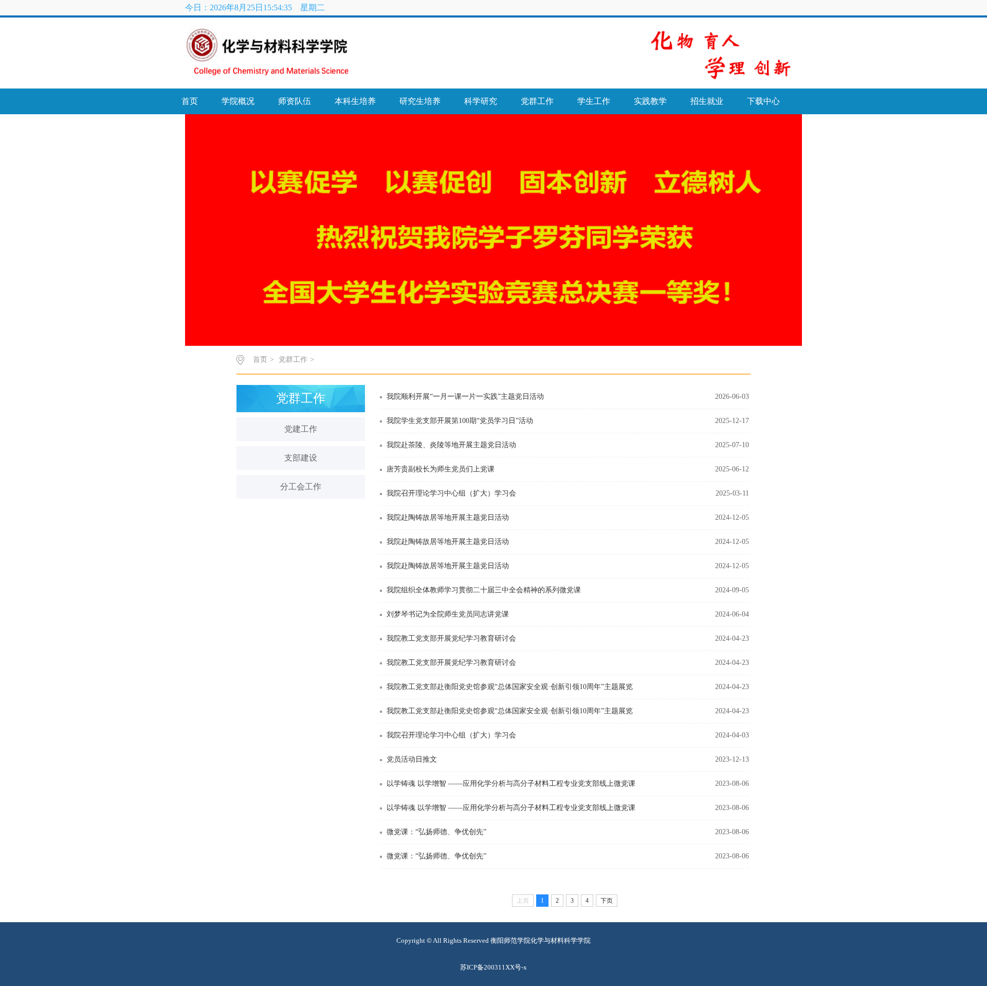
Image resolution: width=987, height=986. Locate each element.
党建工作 (300, 429)
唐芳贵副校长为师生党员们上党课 (441, 469)
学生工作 (593, 101)
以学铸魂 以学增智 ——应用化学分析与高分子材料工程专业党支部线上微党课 (511, 783)
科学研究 (480, 101)
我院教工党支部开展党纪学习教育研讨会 (451, 638)
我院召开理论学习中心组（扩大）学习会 (451, 493)
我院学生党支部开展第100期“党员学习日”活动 (460, 421)
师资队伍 (294, 101)
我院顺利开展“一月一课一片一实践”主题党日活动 (465, 396)
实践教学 (650, 101)
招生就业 (706, 101)
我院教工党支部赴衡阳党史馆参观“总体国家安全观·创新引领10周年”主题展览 (510, 687)
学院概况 (238, 101)
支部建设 (300, 457)
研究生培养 (420, 101)
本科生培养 (355, 101)
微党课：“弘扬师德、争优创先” (436, 832)
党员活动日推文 (412, 759)
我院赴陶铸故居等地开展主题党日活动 (448, 517)
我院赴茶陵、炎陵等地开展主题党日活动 (451, 445)
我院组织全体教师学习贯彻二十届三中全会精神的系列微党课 (484, 590)
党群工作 (537, 101)
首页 (189, 101)
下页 (606, 900)
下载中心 (763, 101)
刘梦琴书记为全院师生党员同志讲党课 (448, 614)
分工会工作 (300, 486)
